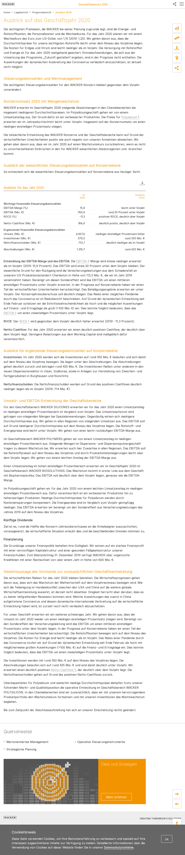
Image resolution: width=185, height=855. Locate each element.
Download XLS (143, 183)
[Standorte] (176, 57)
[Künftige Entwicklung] (176, 803)
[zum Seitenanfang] (176, 823)
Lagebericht (21, 12)
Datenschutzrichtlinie (119, 847)
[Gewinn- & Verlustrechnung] (176, 793)
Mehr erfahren (116, 797)
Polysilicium (129, 117)
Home (7, 12)
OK (167, 839)
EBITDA (81, 261)
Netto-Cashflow (62, 670)
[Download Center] (176, 47)
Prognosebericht (41, 12)
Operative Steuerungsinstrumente (101, 742)
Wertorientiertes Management (27, 742)
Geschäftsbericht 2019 (92, 4)
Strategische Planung (21, 749)
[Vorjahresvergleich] (176, 38)
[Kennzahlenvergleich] (176, 28)
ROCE (23, 321)
